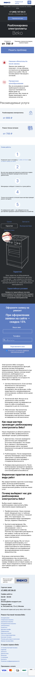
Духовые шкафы (6, 629)
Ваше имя (17, 327)
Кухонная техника (6, 637)
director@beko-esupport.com (11, 602)
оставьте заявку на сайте (8, 161)
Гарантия (9, 226)
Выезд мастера (26, 226)
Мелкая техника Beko (7, 641)
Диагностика (9, 230)
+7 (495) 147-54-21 (17, 12)
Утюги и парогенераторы (8, 635)
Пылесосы (4, 627)
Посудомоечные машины (8, 623)
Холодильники (5, 618)
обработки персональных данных (20, 351)
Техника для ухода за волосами (10, 639)
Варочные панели (6, 633)
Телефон (16, 336)
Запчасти (25, 222)
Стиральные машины (7, 619)
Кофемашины (5, 631)
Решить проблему (17, 50)
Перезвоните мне (17, 18)
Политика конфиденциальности (10, 661)
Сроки (9, 222)
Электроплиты (5, 625)
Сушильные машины (7, 621)
